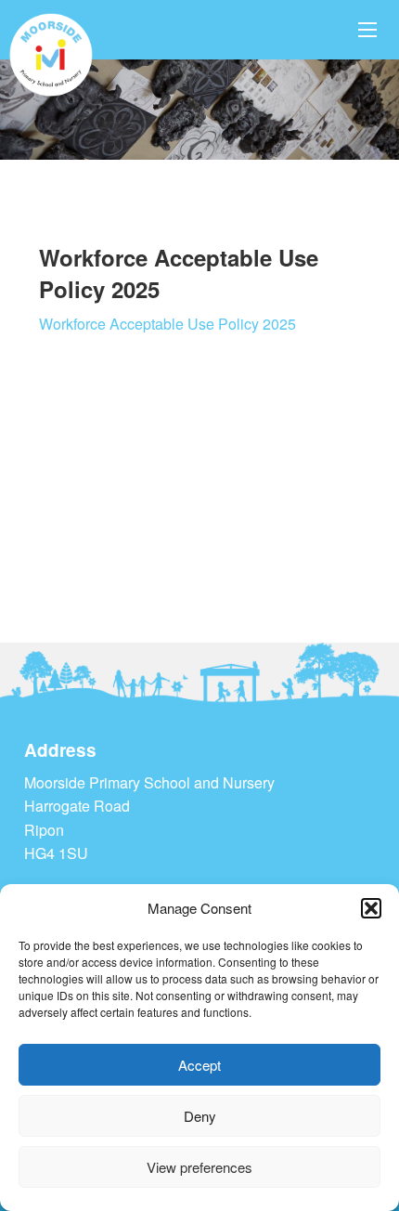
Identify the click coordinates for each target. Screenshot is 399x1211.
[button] (371, 908)
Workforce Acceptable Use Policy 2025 (167, 323)
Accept (199, 1064)
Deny (200, 1116)
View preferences (199, 1167)
